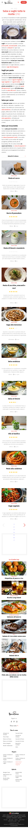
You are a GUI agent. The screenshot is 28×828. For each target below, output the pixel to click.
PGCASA (4, 816)
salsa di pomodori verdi (10, 137)
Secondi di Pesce (20, 739)
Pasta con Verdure (7, 741)
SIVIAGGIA (24, 816)
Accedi (23, 2)
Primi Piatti (6, 737)
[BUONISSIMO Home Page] (9, 2)
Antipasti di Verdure (6, 734)
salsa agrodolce (6, 118)
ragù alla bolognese (12, 67)
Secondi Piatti (19, 733)
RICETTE (15, 8)
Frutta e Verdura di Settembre (20, 759)
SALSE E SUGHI (14, 175)
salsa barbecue (6, 109)
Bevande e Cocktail (18, 744)
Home (12, 8)
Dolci (17, 747)
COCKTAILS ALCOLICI (14, 595)
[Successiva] (24, 525)
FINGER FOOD (14, 576)
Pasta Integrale (7, 743)
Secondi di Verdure (18, 736)
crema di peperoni (19, 146)
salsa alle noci (11, 90)
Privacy (16, 819)
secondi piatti (13, 46)
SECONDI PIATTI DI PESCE (14, 615)
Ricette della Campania (6, 779)
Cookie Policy (21, 819)
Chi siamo (5, 819)
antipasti (10, 48)
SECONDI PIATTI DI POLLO (14, 673)
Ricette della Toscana (19, 780)
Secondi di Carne (20, 741)
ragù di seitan (16, 82)
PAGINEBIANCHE (9, 816)
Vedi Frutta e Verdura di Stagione (19, 763)
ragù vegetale (6, 82)
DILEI (20, 816)
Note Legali (11, 819)
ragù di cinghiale (17, 80)
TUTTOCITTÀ (15, 816)
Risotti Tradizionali (7, 745)
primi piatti (5, 46)
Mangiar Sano (6, 772)
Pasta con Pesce (7, 739)
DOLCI (14, 634)
